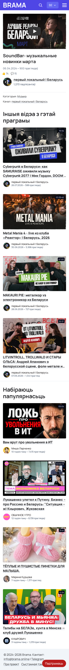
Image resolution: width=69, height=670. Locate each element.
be (50, 5)
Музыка (21, 96)
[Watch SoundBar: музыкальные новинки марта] (34, 31)
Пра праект (11, 664)
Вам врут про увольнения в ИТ (28, 442)
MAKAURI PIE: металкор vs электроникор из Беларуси (25, 297)
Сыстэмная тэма (33, 664)
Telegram (37, 659)
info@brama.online (16, 659)
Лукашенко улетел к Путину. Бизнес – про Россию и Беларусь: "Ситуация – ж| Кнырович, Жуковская (34, 504)
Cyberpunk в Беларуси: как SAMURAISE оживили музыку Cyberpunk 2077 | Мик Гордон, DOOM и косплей (34, 173)
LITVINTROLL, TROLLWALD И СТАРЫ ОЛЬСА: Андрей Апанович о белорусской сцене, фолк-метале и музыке (33, 364)
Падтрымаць (54, 663)
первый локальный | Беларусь (29, 101)
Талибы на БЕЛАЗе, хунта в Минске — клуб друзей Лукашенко (34, 630)
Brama (14, 5)
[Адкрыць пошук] (40, 5)
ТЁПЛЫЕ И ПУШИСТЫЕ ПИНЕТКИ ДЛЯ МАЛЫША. (34, 568)
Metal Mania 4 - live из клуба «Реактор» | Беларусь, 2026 (26, 235)
